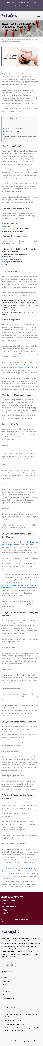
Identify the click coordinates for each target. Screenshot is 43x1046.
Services (5, 995)
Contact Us (6, 991)
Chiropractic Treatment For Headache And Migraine (19, 137)
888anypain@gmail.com (13, 1020)
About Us (6, 981)
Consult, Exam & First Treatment (23, 2)
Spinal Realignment (9, 998)
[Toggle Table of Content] (34, 123)
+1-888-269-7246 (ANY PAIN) (14, 1024)
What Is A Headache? (15, 128)
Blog (4, 988)
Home (3, 39)
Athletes (6, 984)
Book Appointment (21, 6)
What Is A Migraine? (14, 131)
